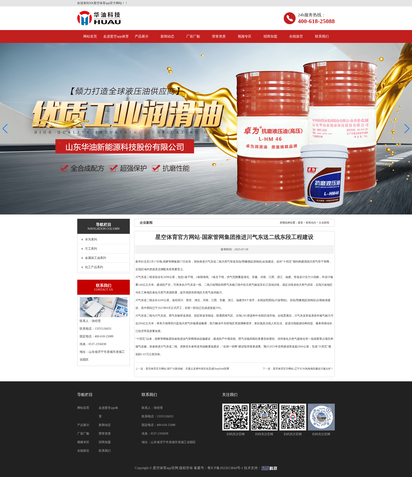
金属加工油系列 (95, 258)
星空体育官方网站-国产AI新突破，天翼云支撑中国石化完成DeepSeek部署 (187, 368)
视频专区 (244, 36)
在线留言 (296, 36)
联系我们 (322, 36)
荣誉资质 (219, 36)
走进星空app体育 (116, 36)
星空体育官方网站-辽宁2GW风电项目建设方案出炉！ (303, 368)
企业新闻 (324, 222)
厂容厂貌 (193, 36)
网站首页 (90, 36)
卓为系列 (91, 239)
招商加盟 (270, 36)
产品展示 (141, 36)
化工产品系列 (94, 267)
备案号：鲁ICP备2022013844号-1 (218, 468)
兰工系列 (91, 248)
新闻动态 (167, 36)
